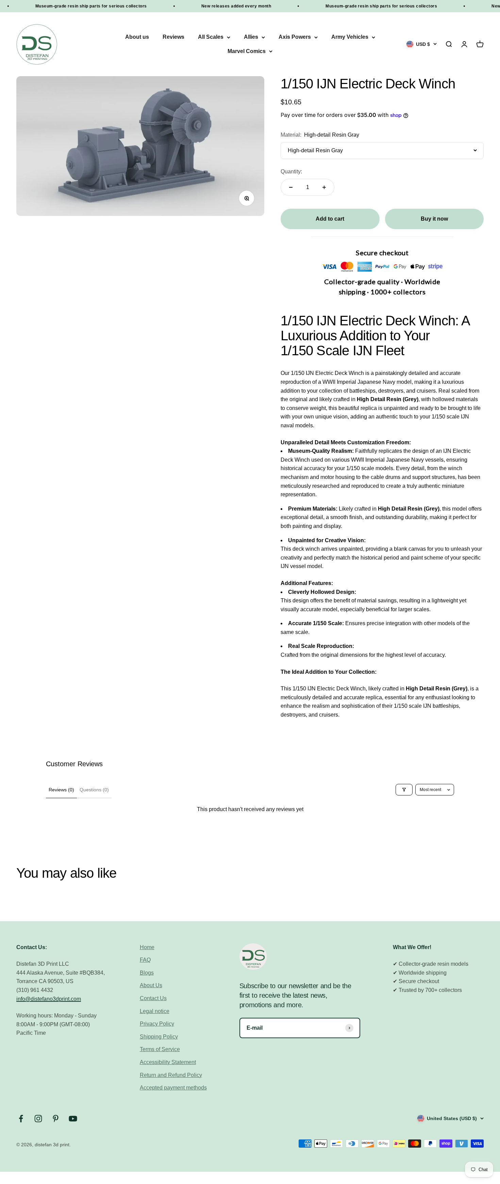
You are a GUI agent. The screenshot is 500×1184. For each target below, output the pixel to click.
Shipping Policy (159, 1037)
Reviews (173, 37)
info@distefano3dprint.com (48, 999)
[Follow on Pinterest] (55, 1118)
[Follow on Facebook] (21, 1118)
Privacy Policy (157, 1024)
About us (137, 37)
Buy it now (434, 219)
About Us (151, 985)
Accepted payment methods (173, 1088)
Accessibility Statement (168, 1062)
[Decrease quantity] (291, 187)
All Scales (210, 37)
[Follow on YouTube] (73, 1118)
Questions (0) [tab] (94, 789)
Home (147, 947)
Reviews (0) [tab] (61, 789)
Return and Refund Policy (171, 1075)
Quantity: (291, 171)
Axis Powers (295, 37)
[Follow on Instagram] (38, 1118)
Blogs (147, 973)
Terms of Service (160, 1049)
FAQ (145, 960)
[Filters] (404, 789)
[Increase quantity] (324, 187)
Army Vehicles (349, 37)
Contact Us (153, 998)
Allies (251, 37)
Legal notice (154, 1011)
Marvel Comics (247, 51)
